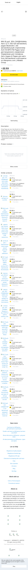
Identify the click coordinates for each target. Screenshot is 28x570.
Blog (14, 468)
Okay (14, 566)
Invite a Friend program (14, 480)
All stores (14, 466)
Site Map (14, 471)
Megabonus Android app (14, 453)
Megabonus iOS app (14, 456)
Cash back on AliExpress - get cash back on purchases (14, 428)
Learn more (20, 70)
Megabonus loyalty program (14, 451)
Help (14, 461)
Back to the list (2, 12)
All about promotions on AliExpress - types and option (14, 440)
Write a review (14, 166)
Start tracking (14, 120)
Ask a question (14, 463)
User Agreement (8, 544)
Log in (18, 2)
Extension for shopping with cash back (14, 458)
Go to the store (14, 74)
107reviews (4, 81)
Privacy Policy (20, 544)
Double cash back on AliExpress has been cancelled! (14, 432)
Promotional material (14, 483)
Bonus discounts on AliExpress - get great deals (14, 436)
